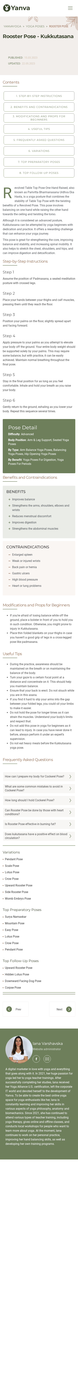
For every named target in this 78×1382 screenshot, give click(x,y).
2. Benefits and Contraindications (39, 107)
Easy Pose (11, 930)
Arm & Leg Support (39, 440)
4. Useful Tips (39, 129)
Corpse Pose (13, 987)
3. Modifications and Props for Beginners (39, 118)
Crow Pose (12, 879)
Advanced (27, 434)
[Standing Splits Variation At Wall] (59, 1009)
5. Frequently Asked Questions (39, 140)
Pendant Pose (14, 859)
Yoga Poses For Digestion (39, 460)
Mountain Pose (14, 923)
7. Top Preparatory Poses (39, 162)
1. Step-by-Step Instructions (39, 96)
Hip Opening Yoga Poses (40, 454)
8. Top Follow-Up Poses (39, 173)
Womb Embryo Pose (18, 898)
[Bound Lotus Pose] (18, 1009)
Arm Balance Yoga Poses (36, 450)
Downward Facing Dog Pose (23, 981)
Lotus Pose (12, 872)
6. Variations (39, 151)
